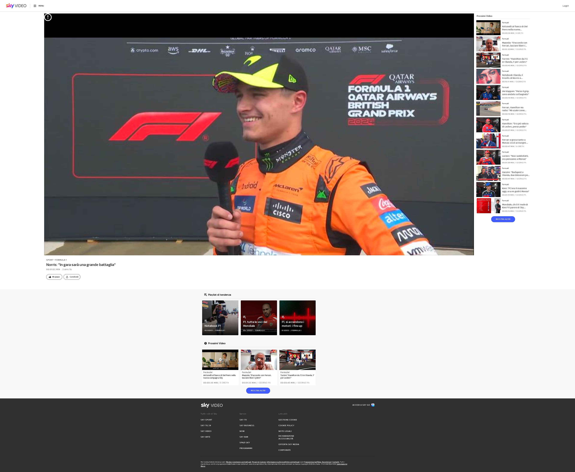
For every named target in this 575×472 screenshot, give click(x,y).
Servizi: (243, 414)
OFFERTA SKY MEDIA (289, 444)
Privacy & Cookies (259, 462)
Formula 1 (61, 260)
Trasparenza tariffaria (312, 462)
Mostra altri (503, 219)
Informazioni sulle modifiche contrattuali (283, 462)
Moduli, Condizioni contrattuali (238, 462)
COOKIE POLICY (286, 425)
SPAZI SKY (245, 442)
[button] (54, 277)
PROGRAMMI (246, 448)
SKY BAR (244, 437)
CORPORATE (285, 450)
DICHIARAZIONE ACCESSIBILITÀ (286, 437)
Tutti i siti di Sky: (209, 414)
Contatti (335, 462)
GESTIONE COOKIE (288, 420)
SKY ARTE (205, 437)
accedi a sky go (361, 405)
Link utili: (283, 414)
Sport (49, 260)
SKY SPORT (206, 420)
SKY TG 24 (206, 425)
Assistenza (326, 462)
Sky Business (247, 425)
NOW (242, 431)
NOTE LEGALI (285, 431)
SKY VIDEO (206, 431)
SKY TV (243, 420)
